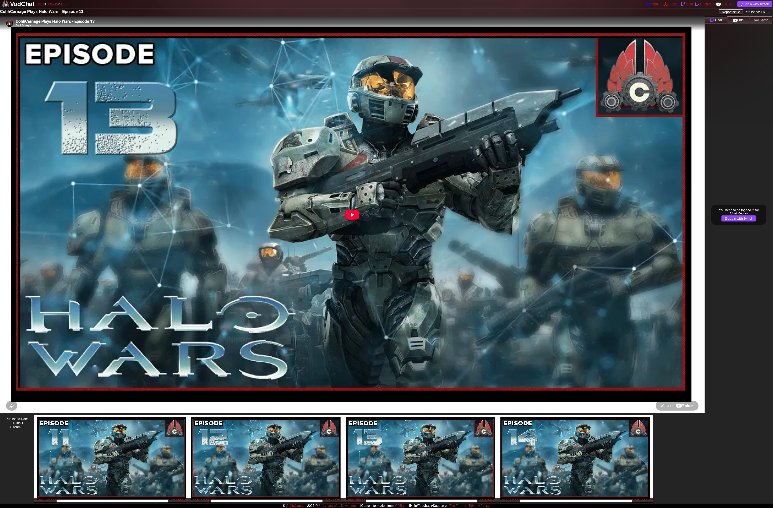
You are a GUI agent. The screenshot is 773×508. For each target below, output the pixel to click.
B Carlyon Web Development (339, 505)
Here (64, 4)
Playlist (53, 4)
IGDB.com (401, 505)
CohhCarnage (296, 505)
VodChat (22, 4)
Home (40, 4)
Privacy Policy (479, 505)
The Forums (458, 505)
